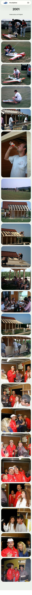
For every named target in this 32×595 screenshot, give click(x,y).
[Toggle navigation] (28, 2)
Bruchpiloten (13, 2)
